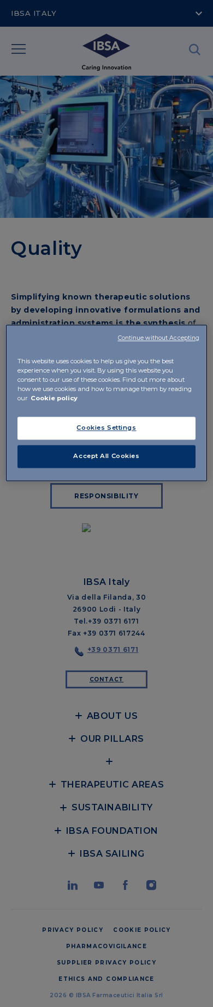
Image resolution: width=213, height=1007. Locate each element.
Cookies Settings (106, 427)
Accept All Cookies (106, 456)
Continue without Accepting (159, 337)
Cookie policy (54, 398)
